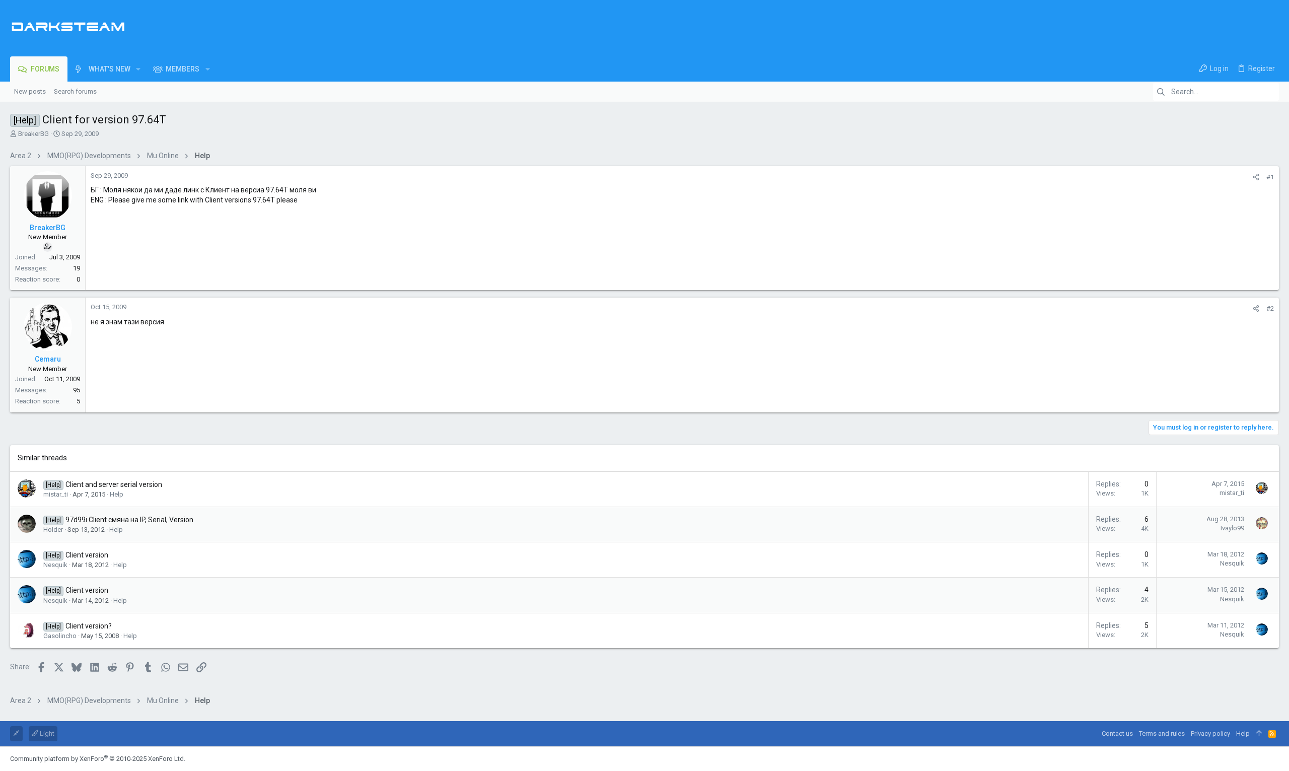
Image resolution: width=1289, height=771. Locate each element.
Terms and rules (1162, 733)
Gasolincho (60, 636)
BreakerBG (33, 133)
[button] (138, 69)
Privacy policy (1210, 733)
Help (116, 494)
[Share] (1256, 177)
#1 (1270, 177)
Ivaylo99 (1232, 528)
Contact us (1117, 733)
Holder (53, 529)
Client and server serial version (113, 484)
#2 (1270, 308)
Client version (86, 555)
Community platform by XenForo (97, 758)
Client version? (88, 626)
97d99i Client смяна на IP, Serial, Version (129, 520)
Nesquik (55, 565)
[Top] (1259, 733)
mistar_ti (55, 494)
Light (46, 733)
